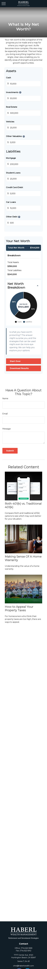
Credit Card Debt (14, 187)
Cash (8, 77)
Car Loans (11, 202)
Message (6, 429)
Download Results (19, 368)
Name (5, 398)
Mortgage (11, 158)
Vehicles (10, 122)
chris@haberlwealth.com (23, 966)
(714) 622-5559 (26, 948)
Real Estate (11, 107)
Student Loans (13, 173)
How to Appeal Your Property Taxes (19, 608)
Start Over (15, 361)
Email (5, 414)
